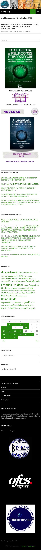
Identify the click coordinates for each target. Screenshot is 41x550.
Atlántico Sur (23, 272)
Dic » (37, 341)
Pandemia (10, 293)
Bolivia (32, 272)
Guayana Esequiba (18, 288)
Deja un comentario (25, 31)
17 (20, 331)
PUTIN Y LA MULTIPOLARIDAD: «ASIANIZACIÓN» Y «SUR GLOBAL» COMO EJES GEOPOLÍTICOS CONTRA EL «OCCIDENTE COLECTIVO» (20, 202)
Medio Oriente (31, 290)
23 (15, 334)
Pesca (15, 293)
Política (5, 295)
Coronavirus (28, 276)
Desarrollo (4, 281)
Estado (36, 281)
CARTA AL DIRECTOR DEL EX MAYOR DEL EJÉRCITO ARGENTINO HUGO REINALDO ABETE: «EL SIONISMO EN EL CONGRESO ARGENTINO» (20, 239)
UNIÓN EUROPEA (8, 308)
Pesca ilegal (21, 293)
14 (4, 331)
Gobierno (5, 288)
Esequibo (22, 281)
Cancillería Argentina (8, 276)
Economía (13, 281)
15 (9, 331)
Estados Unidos (11, 285)
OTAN (3, 293)
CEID (2, 391)
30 (15, 337)
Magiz (3, 220)
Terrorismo (24, 305)
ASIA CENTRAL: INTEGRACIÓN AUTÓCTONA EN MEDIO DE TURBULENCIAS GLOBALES (19, 195)
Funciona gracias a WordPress (10, 541)
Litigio (25, 290)
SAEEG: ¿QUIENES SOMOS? (9, 383)
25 (26, 334)
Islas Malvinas (15, 290)
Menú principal (38, 11)
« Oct (3, 341)
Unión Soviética (21, 308)
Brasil (35, 272)
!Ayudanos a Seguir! (8, 431)
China (20, 275)
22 (9, 334)
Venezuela (31, 308)
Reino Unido (8, 299)
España (29, 281)
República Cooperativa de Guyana (14, 302)
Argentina (8, 272)
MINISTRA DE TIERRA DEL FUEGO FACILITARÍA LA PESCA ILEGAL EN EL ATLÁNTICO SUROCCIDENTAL (19, 27)
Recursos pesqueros (21, 296)
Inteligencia (4, 290)
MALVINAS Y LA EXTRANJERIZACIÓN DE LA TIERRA (20, 184)
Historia (29, 288)
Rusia (31, 302)
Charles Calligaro (7, 246)
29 (9, 337)
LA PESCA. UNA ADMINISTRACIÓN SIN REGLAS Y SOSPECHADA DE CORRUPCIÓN (19, 179)
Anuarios (6, 396)
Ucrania (30, 305)
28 (4, 337)
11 (26, 328)
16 (15, 331)
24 (20, 334)
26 (31, 334)
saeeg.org (5, 11)
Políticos (13, 296)
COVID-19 (27, 279)
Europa (25, 285)
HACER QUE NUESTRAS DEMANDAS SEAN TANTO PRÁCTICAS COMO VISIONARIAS (18, 248)
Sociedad (17, 305)
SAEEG (16, 31)
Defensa (33, 279)
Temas (3, 387)
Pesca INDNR (30, 293)
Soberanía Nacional (7, 305)
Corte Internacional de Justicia (12, 279)
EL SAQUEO (5, 400)
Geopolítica (34, 285)
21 (4, 334)
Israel (21, 290)
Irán (9, 290)
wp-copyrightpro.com (28, 546)
